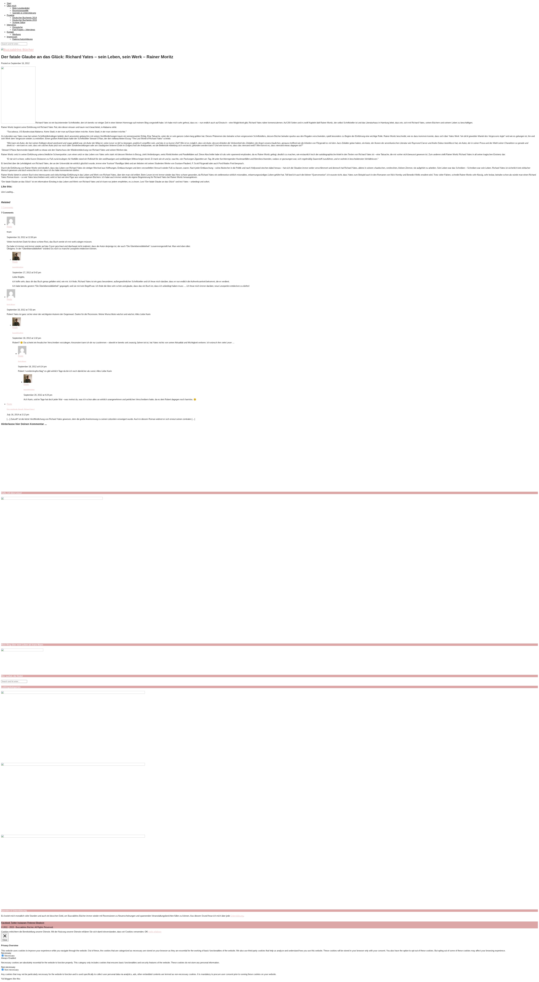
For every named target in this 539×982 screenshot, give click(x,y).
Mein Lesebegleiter (21, 8)
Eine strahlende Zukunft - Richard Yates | (21, 409)
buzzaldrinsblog (17, 267)
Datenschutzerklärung (22, 39)
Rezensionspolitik (20, 10)
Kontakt (10, 32)
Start (9, 3)
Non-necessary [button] (8, 967)
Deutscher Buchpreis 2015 (24, 20)
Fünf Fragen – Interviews (23, 29)
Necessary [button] (6, 953)
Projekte (10, 15)
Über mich (11, 5)
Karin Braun (11, 304)
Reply (9, 226)
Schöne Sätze (18, 22)
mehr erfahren (154, 931)
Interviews (11, 25)
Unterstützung (236, 916)
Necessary (9, 955)
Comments (7, 207)
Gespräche (17, 27)
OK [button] (146, 931)
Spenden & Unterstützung (24, 13)
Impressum (12, 37)
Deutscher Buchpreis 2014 (24, 17)
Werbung (16, 34)
